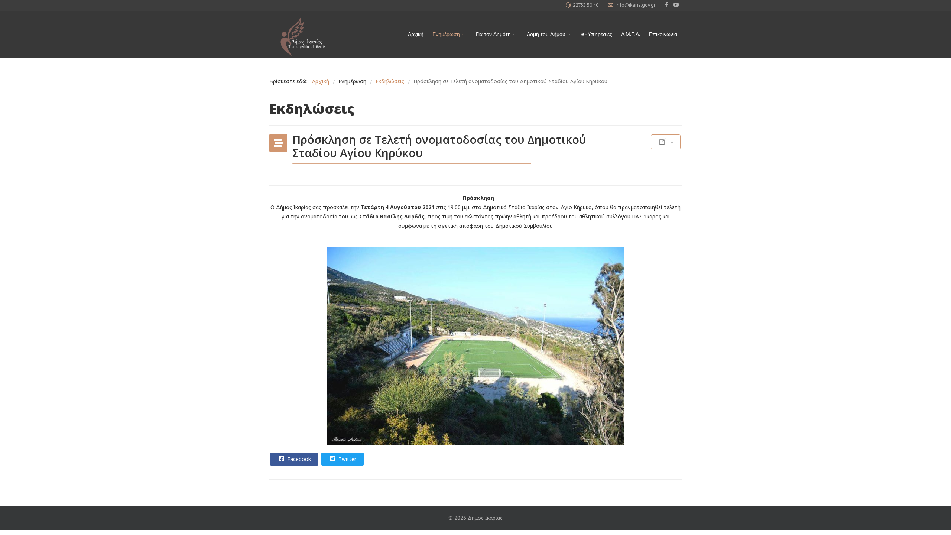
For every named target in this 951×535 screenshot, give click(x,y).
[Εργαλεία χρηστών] (666, 141)
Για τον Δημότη (493, 34)
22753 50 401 (587, 5)
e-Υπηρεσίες (596, 34)
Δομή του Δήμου (546, 34)
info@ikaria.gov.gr (636, 5)
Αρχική (415, 34)
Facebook (298, 459)
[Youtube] (676, 4)
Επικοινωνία (663, 34)
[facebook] (666, 4)
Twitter (346, 459)
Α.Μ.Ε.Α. (630, 34)
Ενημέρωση (446, 34)
